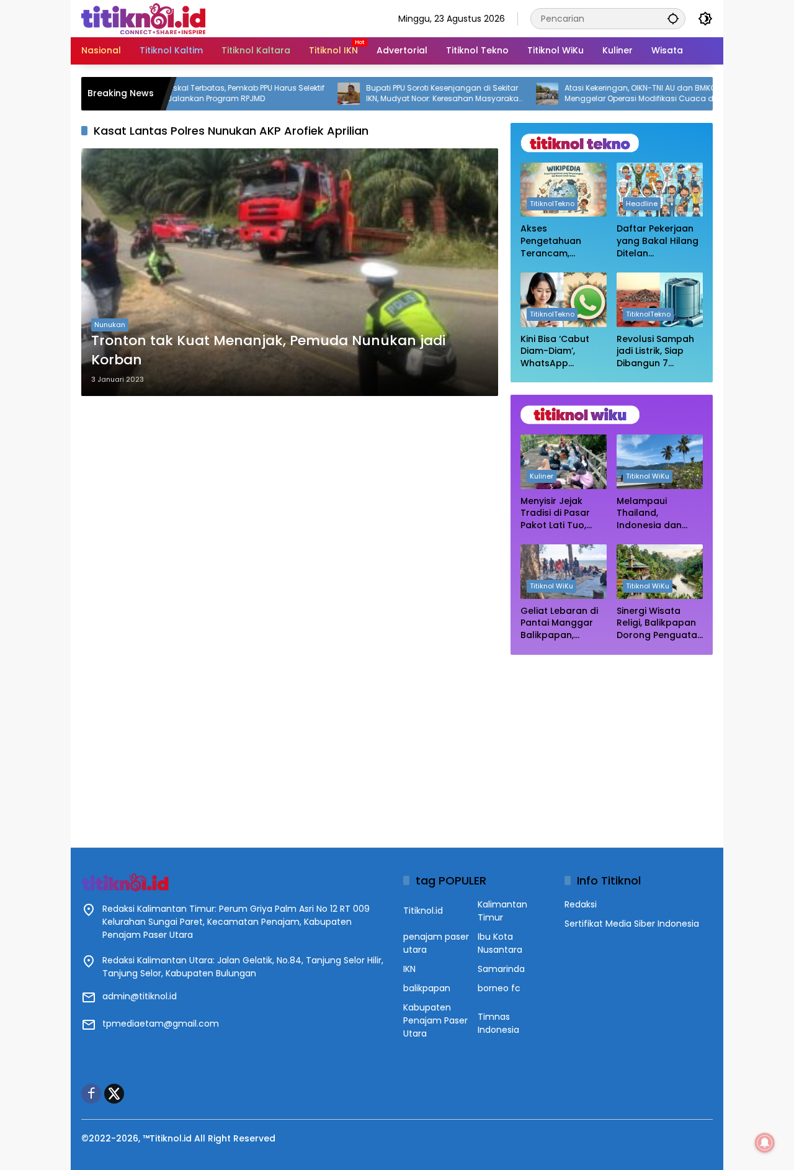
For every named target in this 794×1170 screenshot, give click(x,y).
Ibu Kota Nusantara (500, 943)
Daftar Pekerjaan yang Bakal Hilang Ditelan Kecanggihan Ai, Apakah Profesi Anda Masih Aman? (657, 241)
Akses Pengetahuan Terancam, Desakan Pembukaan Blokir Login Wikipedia (561, 241)
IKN (409, 969)
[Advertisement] (612, 744)
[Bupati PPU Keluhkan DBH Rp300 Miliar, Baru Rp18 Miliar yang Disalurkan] (709, 94)
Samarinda (501, 969)
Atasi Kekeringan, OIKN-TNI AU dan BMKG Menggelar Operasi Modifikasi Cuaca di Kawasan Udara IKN (604, 93)
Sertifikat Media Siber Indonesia (631, 923)
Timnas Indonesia (498, 1023)
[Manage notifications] (765, 1143)
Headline (642, 204)
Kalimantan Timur (502, 911)
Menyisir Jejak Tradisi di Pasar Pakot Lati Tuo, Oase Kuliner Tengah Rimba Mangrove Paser (557, 513)
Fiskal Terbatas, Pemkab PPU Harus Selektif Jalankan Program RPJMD (210, 93)
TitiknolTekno (552, 204)
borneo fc (499, 988)
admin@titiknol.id (139, 996)
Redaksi (580, 904)
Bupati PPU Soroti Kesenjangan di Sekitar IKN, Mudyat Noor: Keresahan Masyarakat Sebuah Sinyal (407, 93)
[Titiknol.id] (143, 18)
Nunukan (109, 325)
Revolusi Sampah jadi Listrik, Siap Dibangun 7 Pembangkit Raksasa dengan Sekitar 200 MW (655, 351)
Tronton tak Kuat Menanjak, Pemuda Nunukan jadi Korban (268, 350)
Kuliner (541, 476)
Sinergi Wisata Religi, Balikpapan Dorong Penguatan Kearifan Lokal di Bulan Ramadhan (660, 623)
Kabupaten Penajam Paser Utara (435, 1020)
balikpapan (426, 988)
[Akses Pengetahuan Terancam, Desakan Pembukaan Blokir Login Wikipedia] (563, 190)
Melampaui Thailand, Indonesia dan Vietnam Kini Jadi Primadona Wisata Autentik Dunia (658, 513)
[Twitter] (114, 1094)
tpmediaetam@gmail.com (160, 1023)
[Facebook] (91, 1094)
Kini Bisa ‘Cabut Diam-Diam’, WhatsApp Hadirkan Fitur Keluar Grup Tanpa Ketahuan (558, 351)
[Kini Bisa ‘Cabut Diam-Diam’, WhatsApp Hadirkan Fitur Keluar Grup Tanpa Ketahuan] (563, 299)
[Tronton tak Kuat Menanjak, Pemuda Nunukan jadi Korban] (289, 272)
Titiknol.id (423, 910)
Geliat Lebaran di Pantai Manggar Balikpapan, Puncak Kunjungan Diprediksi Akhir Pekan (562, 623)
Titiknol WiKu (647, 476)
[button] (673, 18)
